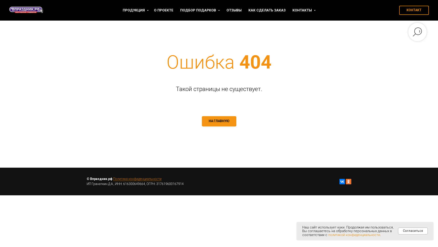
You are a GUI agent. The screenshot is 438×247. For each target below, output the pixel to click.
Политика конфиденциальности (137, 179)
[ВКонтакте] (342, 181)
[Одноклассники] (348, 181)
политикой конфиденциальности (354, 235)
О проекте (163, 10)
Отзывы (234, 10)
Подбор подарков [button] (198, 10)
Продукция (134, 10)
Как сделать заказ (267, 10)
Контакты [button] (302, 10)
